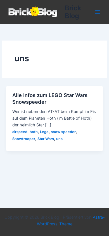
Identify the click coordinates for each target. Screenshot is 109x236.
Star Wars (45, 139)
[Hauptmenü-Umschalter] (97, 12)
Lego (44, 132)
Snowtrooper (23, 139)
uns (59, 139)
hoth (34, 132)
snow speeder (63, 132)
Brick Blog (73, 12)
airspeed (19, 132)
